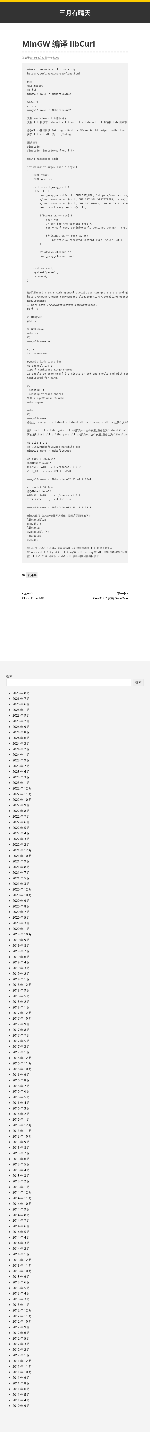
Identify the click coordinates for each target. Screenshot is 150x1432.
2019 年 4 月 (21, 962)
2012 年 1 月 (21, 1355)
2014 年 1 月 (21, 1254)
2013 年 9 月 (21, 1276)
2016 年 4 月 (21, 1103)
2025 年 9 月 (21, 715)
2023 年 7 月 (21, 766)
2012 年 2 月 (21, 1349)
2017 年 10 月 (22, 1018)
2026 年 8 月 (21, 693)
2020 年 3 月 (21, 923)
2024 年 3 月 (21, 743)
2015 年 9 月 (21, 1142)
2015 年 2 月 (21, 1181)
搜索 (9, 676)
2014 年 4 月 (21, 1237)
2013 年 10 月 (22, 1271)
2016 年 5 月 (21, 1097)
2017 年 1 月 (21, 1052)
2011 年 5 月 (21, 1394)
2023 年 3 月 (21, 777)
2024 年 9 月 (21, 727)
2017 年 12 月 (22, 1013)
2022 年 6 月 (21, 822)
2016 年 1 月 (21, 1119)
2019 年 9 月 (21, 940)
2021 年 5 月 (21, 878)
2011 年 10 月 (22, 1372)
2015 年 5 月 (21, 1164)
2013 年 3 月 (21, 1299)
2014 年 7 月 (21, 1220)
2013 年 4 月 (21, 1293)
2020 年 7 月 (21, 912)
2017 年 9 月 (21, 1024)
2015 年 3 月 (21, 1175)
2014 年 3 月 (21, 1243)
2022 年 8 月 (21, 811)
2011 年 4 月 (21, 1400)
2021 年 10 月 (22, 856)
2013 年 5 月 (21, 1288)
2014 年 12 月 (22, 1192)
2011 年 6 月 (21, 1389)
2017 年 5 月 (21, 1041)
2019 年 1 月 (21, 979)
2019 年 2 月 (21, 973)
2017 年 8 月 (21, 1030)
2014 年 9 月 (21, 1209)
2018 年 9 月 (21, 990)
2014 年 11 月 (22, 1198)
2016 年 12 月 (22, 1058)
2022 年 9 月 (21, 805)
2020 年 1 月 (21, 929)
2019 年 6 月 (21, 957)
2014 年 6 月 (21, 1226)
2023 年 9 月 (21, 760)
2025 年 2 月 (21, 721)
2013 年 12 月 (22, 1260)
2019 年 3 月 (21, 968)
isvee (56, 57)
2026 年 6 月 (21, 704)
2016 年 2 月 (21, 1114)
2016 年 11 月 (22, 1063)
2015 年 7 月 (21, 1153)
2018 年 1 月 (21, 1007)
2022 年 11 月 (22, 794)
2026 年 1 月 (21, 710)
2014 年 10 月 (22, 1204)
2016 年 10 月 (22, 1069)
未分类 (32, 575)
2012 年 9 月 (21, 1327)
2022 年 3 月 (21, 839)
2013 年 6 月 (21, 1282)
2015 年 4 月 (21, 1170)
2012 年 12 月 (22, 1310)
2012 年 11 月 (22, 1316)
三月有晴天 (75, 12)
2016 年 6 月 (21, 1091)
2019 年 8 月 (21, 945)
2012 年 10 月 (22, 1321)
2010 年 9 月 (21, 1406)
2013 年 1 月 (21, 1305)
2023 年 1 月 (21, 783)
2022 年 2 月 (21, 844)
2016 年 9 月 (21, 1074)
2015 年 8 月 (21, 1147)
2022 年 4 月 (21, 833)
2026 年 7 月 (21, 699)
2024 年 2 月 (21, 749)
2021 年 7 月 (21, 872)
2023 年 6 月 (21, 771)
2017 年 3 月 (21, 1046)
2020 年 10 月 (22, 895)
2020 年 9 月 (21, 901)
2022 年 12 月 (22, 788)
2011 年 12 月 (22, 1361)
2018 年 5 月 (21, 996)
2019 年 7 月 (21, 951)
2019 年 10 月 (22, 934)
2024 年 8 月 (21, 732)
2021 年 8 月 (21, 867)
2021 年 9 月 (21, 861)
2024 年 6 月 (21, 738)
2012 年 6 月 (21, 1333)
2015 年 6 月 (21, 1159)
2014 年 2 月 (21, 1248)
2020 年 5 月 (21, 917)
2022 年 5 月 (21, 828)
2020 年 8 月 (21, 906)
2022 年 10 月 (22, 800)
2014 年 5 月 (21, 1232)
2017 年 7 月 (21, 1035)
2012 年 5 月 (21, 1338)
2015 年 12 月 (22, 1125)
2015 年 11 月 (22, 1131)
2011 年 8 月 (21, 1383)
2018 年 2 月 (21, 1002)
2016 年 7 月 (21, 1086)
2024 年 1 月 (21, 754)
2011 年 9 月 (21, 1377)
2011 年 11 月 (22, 1366)
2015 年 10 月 (22, 1136)
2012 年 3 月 (21, 1344)
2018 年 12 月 (22, 985)
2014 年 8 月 (21, 1215)
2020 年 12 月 (22, 889)
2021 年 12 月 (22, 850)
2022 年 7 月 (21, 816)
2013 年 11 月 (22, 1265)
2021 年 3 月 (21, 884)
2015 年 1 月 (21, 1187)
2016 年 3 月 (21, 1108)
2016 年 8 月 (21, 1080)
